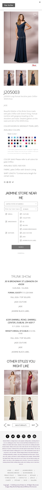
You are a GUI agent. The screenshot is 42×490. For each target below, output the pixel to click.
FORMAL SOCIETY (15, 292)
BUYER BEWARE (28, 473)
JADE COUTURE (27, 233)
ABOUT (17, 470)
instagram (23, 436)
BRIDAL (10, 214)
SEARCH (21, 247)
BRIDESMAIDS (10, 222)
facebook (7, 436)
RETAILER (33, 475)
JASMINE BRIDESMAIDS (30, 229)
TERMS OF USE (22, 475)
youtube (29, 436)
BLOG (25, 480)
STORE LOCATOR (10, 478)
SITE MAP (17, 480)
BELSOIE (25, 225)
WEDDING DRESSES (13, 473)
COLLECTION (26, 218)
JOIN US (32, 478)
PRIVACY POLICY (9, 475)
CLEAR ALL (21, 253)
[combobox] (21, 204)
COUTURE (26, 214)
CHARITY (8, 480)
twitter (13, 436)
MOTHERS (10, 233)
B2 (23, 222)
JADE (24, 237)
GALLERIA (34, 480)
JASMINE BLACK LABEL (29, 240)
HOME (9, 470)
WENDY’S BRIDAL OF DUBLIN (16, 331)
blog (34, 436)
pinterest (18, 436)
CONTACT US (23, 478)
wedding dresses (17, 462)
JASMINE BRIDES (28, 470)
